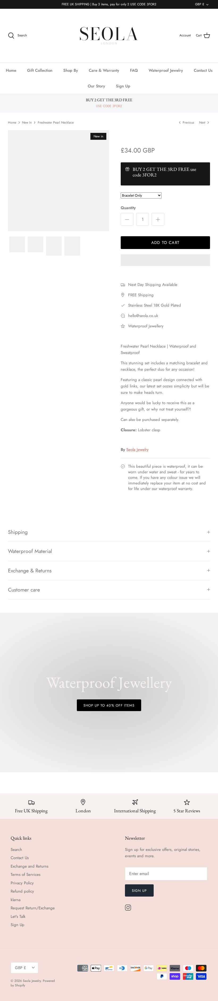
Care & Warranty (104, 70)
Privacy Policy (22, 883)
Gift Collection (39, 70)
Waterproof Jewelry (166, 70)
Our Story (96, 86)
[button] (165, 260)
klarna (15, 900)
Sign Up (123, 86)
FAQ (134, 70)
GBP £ (199, 4)
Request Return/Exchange (33, 908)
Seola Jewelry (137, 450)
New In (27, 122)
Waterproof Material (30, 551)
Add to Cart (165, 243)
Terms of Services (25, 874)
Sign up (139, 890)
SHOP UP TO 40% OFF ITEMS (109, 705)
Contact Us (203, 70)
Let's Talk (18, 916)
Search (16, 849)
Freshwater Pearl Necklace (56, 122)
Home (11, 70)
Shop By (70, 70)
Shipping (18, 532)
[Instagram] (128, 908)
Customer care (24, 589)
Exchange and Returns (29, 866)
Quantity (128, 208)
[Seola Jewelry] (109, 35)
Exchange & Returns (30, 570)
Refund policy (22, 891)
